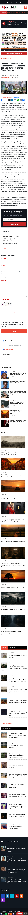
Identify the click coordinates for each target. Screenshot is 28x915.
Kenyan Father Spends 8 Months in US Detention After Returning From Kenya (16, 881)
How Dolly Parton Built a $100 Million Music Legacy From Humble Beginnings (12, 520)
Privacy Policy (16, 911)
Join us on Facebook (8, 349)
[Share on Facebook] (1, 913)
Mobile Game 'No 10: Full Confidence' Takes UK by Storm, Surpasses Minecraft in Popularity (17, 806)
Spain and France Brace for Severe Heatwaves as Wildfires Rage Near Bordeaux (18, 775)
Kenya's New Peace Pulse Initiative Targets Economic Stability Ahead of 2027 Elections (18, 702)
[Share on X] (4, 913)
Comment (3, 280)
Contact (10, 911)
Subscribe (14, 224)
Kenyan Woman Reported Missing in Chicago (18, 656)
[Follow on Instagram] (9, 913)
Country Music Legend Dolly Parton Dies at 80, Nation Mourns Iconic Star (12, 498)
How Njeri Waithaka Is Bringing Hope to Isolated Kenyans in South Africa (18, 796)
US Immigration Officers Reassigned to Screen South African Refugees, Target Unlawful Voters (14, 667)
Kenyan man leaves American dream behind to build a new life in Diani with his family (17, 850)
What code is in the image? (7, 313)
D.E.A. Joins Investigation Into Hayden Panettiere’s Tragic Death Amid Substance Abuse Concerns (12, 633)
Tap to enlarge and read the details (15, 50)
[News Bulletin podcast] (25, 2)
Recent (4, 647)
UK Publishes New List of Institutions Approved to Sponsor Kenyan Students (17, 735)
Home (2, 58)
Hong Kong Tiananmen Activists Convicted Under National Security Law (17, 816)
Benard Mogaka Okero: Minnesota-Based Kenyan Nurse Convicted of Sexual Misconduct (16, 871)
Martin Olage (5, 77)
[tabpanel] (14, 683)
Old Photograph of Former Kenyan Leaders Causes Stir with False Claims (12, 453)
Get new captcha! (1, 308)
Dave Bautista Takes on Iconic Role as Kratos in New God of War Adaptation (13, 610)
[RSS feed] (20, 2)
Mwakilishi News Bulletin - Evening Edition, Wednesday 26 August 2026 (18, 713)
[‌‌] (3, 2)
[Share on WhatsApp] (6, 913)
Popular (12, 647)
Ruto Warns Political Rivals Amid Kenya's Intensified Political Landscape (17, 745)
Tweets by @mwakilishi (6, 723)
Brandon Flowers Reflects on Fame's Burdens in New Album (13, 588)
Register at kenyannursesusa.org (14, 53)
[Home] (8, 8)
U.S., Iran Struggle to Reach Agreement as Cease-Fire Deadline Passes (16, 826)
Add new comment (7, 97)
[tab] (4, 647)
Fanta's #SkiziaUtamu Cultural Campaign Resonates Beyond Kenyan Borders (11, 475)
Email (2, 266)
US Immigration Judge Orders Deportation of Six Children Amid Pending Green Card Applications (17, 679)
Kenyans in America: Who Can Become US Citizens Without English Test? (16, 786)
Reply (5, 248)
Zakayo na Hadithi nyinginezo (10, 236)
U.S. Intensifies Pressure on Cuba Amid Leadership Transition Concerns (17, 765)
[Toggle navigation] (25, 7)
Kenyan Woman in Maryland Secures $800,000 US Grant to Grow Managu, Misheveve (16, 860)
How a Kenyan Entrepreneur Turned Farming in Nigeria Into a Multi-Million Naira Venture (17, 755)
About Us (4, 911)
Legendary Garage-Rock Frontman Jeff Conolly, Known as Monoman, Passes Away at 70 (13, 565)
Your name (3, 258)
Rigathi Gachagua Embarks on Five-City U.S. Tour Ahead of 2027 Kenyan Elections (13, 12)
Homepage (3, 277)
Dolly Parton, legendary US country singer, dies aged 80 (13, 542)
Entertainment (8, 58)
